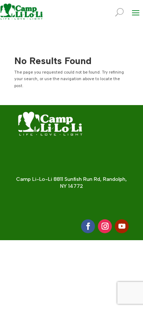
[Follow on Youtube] (122, 226)
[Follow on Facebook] (88, 226)
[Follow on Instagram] (105, 226)
